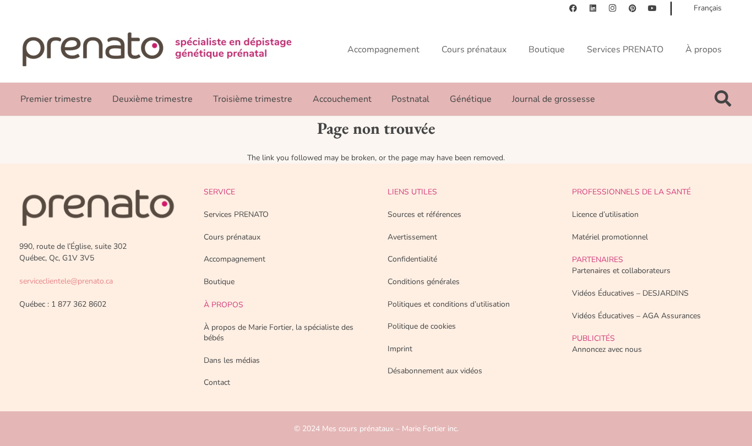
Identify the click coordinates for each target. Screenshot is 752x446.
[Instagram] (612, 8)
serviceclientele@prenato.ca (66, 281)
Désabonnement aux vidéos (435, 371)
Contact (217, 382)
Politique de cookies (422, 326)
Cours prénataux (232, 237)
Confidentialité (412, 259)
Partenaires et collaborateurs (621, 270)
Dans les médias (232, 360)
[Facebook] (573, 8)
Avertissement (412, 237)
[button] (723, 99)
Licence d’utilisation (605, 214)
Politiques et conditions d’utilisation (449, 304)
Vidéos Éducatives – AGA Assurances (636, 316)
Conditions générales (424, 281)
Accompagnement (234, 259)
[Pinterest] (632, 8)
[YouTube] (652, 8)
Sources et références (424, 214)
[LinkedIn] (593, 8)
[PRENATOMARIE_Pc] (157, 49)
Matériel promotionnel (610, 237)
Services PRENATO (236, 214)
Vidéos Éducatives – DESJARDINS (630, 293)
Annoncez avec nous (607, 349)
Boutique (219, 281)
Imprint (400, 349)
